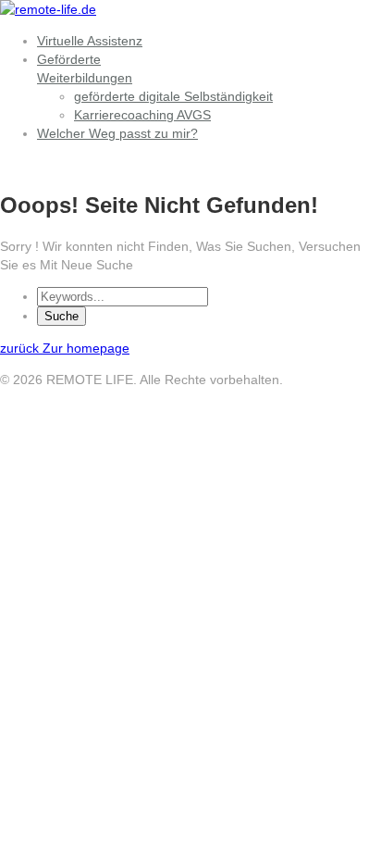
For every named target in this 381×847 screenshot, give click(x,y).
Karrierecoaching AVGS (142, 114)
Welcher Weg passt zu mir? (117, 133)
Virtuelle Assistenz (89, 40)
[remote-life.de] (48, 9)
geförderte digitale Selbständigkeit (173, 96)
